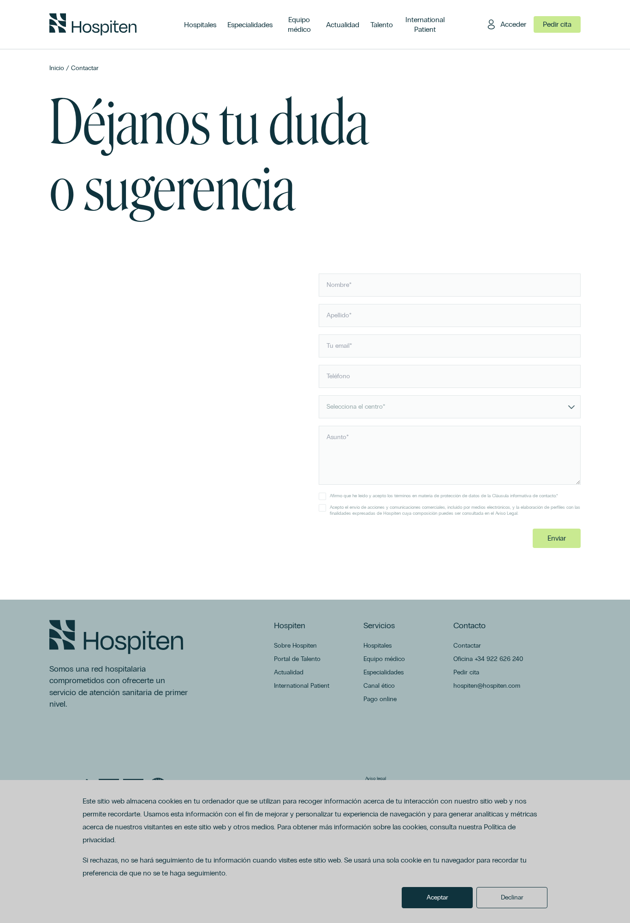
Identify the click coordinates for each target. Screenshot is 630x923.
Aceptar (437, 897)
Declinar (512, 897)
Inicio (56, 68)
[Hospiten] (93, 24)
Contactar (85, 68)
